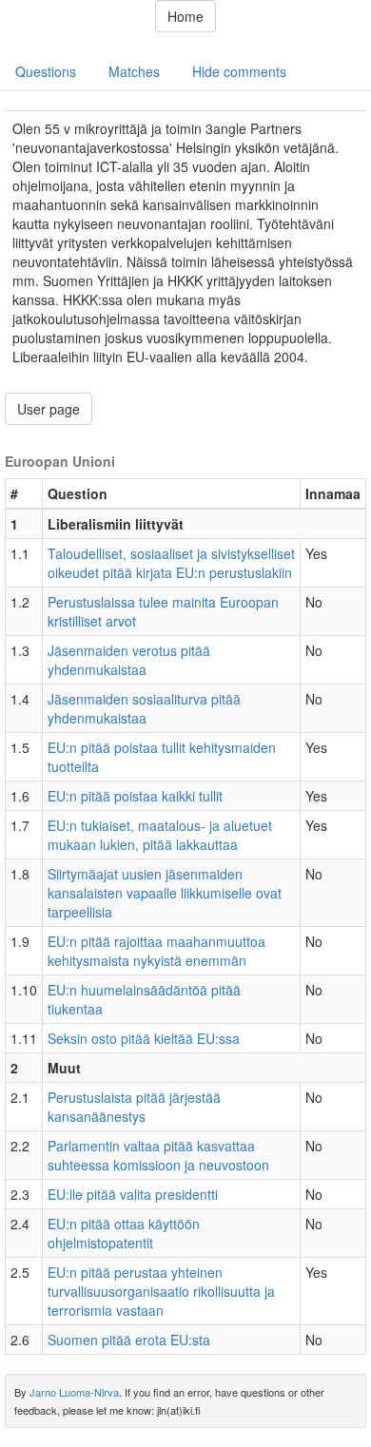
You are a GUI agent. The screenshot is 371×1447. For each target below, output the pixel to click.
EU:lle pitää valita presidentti (133, 1194)
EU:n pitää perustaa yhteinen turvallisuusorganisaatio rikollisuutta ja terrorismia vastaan (161, 1291)
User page (48, 408)
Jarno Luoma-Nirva (74, 1391)
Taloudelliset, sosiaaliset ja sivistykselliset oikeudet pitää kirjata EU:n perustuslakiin (171, 563)
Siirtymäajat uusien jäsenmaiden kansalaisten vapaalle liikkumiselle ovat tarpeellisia (165, 892)
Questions (45, 71)
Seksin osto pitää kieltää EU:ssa (144, 1038)
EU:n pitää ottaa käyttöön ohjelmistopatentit (124, 1233)
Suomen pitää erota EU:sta (129, 1339)
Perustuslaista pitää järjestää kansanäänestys (134, 1107)
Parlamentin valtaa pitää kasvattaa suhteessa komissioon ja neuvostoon (158, 1155)
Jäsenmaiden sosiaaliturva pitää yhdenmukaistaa (144, 708)
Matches (134, 71)
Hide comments (239, 71)
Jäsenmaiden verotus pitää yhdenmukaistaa (129, 660)
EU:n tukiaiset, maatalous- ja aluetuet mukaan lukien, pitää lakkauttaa (160, 835)
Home (185, 16)
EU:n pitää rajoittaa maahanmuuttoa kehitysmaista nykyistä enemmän (156, 951)
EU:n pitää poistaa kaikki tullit (135, 795)
